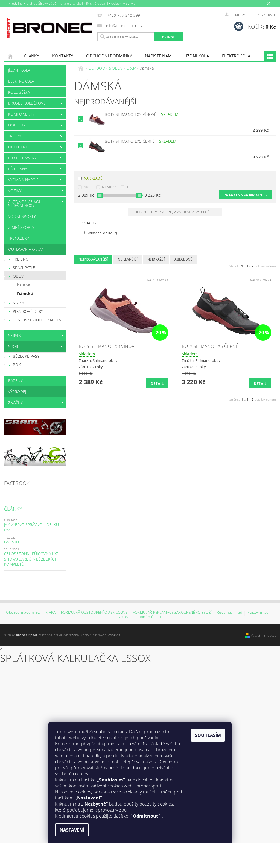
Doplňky (16, 125)
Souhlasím (208, 735)
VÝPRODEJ (17, 391)
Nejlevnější (128, 259)
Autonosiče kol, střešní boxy (25, 203)
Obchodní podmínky (109, 56)
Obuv (18, 276)
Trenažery (18, 238)
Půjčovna (17, 168)
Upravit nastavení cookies (100, 635)
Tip (129, 187)
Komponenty (21, 114)
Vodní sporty (22, 216)
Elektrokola (236, 56)
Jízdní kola (197, 56)
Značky (15, 402)
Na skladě (93, 178)
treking (20, 259)
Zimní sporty (21, 227)
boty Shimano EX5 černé (140, 141)
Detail (157, 383)
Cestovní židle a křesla (37, 319)
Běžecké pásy (26, 356)
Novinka (109, 187)
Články (31, 56)
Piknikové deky (28, 311)
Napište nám (158, 56)
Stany (18, 302)
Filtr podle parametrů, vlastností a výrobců (172, 212)
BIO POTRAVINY (22, 157)
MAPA (51, 613)
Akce (88, 187)
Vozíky (14, 190)
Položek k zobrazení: (245, 194)
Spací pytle (24, 267)
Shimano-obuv (101, 233)
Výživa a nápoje (23, 179)
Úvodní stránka (10, 56)
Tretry (14, 135)
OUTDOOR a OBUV (25, 249)
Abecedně (183, 259)
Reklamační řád (229, 613)
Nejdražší (156, 259)
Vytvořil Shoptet (263, 635)
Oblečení (17, 146)
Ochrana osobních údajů (140, 617)
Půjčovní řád (258, 613)
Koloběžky (19, 92)
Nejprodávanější (93, 259)
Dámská (25, 293)
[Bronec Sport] (49, 28)
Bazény (15, 380)
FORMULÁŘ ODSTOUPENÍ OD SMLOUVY (94, 613)
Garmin (11, 541)
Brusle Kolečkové (27, 103)
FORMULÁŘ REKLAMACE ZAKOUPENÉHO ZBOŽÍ (172, 613)
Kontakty (62, 56)
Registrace (266, 15)
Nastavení (72, 830)
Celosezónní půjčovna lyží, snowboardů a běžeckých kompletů (32, 559)
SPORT (14, 346)
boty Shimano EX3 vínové (141, 114)
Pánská (23, 284)
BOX (17, 364)
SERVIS (14, 335)
